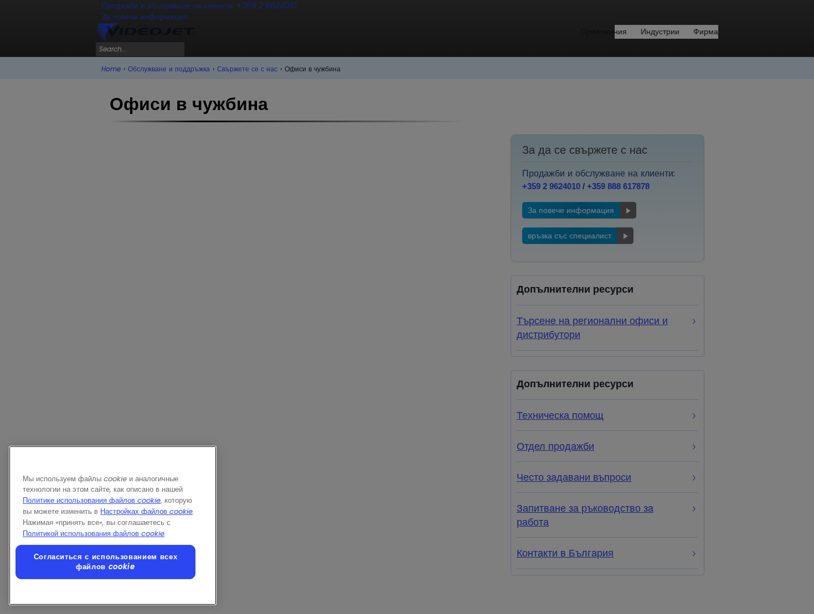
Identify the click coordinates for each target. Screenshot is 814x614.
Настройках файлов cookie (146, 511)
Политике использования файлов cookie (92, 500)
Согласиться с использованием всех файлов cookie (106, 561)
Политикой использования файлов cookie (93, 533)
